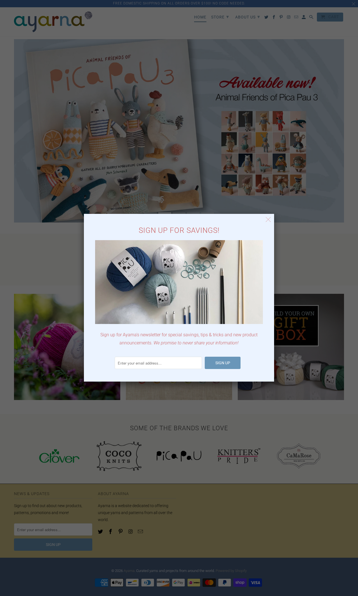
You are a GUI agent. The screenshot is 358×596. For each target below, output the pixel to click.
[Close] (268, 219)
